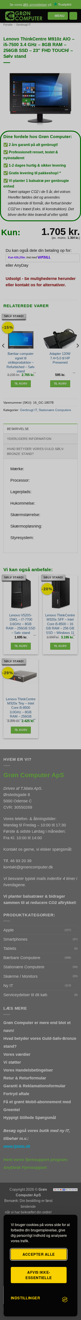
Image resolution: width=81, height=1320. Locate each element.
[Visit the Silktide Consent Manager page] (64, 1299)
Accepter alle (38, 1254)
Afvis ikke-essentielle (38, 1275)
